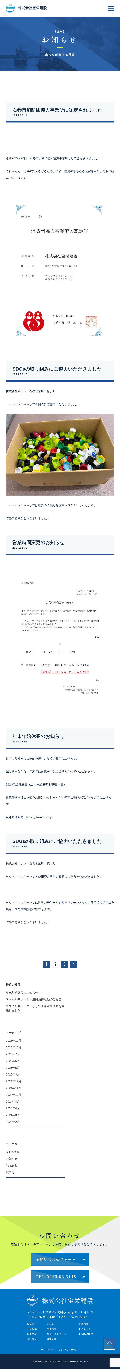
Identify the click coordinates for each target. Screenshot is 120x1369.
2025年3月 (13, 1074)
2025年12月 (13, 1040)
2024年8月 (13, 1101)
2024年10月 (13, 1094)
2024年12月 (13, 1081)
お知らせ (12, 1158)
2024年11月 (13, 1088)
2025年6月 (13, 1061)
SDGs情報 (12, 1152)
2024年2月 (13, 1121)
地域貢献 (12, 1165)
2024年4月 (13, 1108)
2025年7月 (13, 1054)
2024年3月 (13, 1115)
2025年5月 (13, 1067)
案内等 (10, 1172)
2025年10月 (13, 1047)
